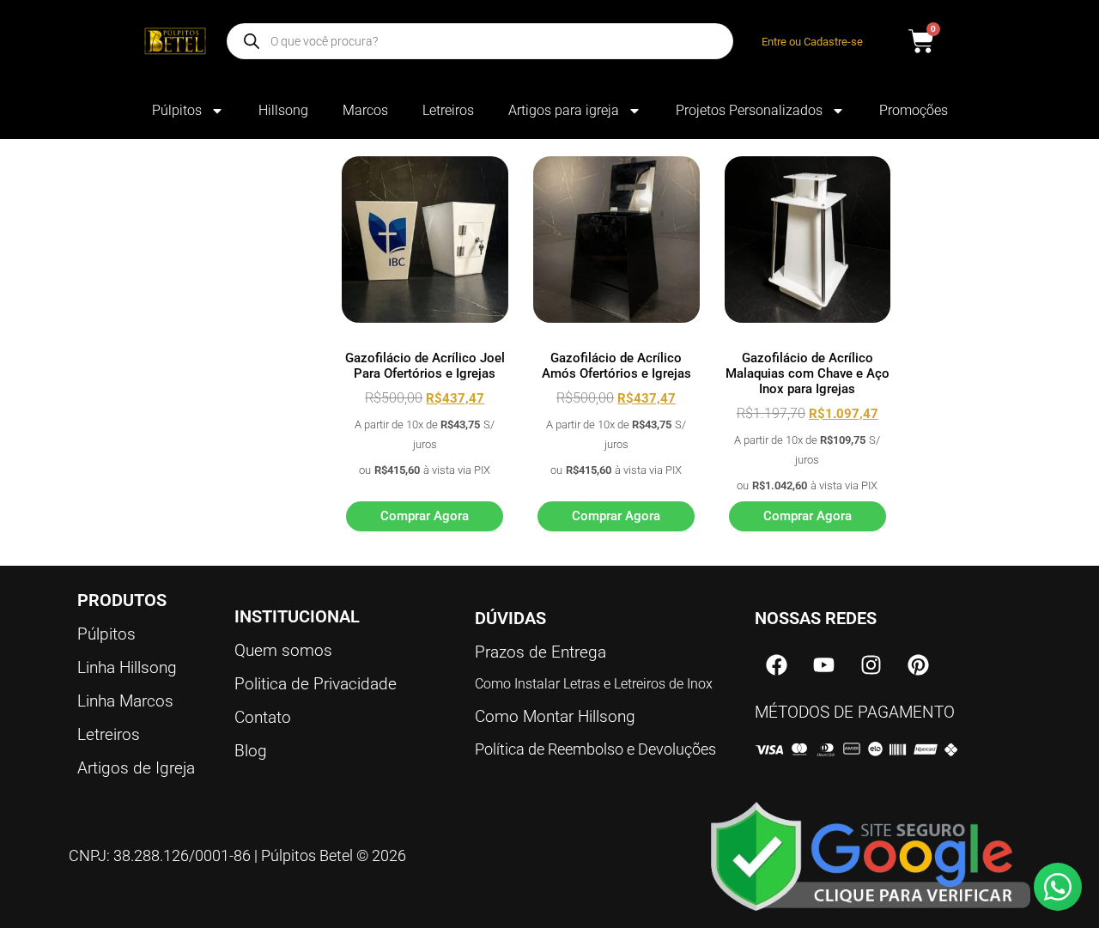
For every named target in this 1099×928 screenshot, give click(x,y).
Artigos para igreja (563, 110)
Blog (250, 751)
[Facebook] (776, 665)
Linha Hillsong (127, 667)
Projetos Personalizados (749, 110)
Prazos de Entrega (540, 652)
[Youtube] (823, 665)
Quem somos (283, 650)
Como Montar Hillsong (555, 716)
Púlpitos (177, 110)
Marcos (365, 110)
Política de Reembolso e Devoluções (595, 749)
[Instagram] (870, 665)
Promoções (913, 110)
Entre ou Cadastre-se (812, 41)
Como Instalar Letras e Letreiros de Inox (594, 684)
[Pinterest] (917, 665)
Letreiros (448, 110)
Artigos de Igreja (136, 768)
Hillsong (283, 110)
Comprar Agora (424, 516)
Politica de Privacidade (315, 684)
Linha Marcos (125, 701)
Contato (262, 717)
